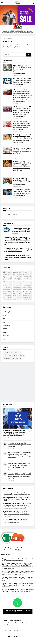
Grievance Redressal (8, 622)
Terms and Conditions (16, 620)
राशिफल (5, 332)
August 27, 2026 (17, 75)
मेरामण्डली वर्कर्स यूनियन (17, 358)
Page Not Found (11, 38)
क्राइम (4, 315)
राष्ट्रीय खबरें (6, 335)
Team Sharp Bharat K (19, 195)
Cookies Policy (6, 624)
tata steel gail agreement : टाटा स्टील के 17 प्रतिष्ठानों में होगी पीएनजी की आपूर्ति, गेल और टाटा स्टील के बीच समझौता (19, 444)
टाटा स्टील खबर (6, 325)
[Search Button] (33, 2)
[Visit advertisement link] (17, 19)
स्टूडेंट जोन (5, 339)
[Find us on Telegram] (17, 636)
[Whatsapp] (17, 602)
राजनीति (5, 329)
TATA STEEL (17, 352)
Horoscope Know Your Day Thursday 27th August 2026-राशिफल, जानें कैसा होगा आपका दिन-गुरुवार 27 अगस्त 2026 (22, 80)
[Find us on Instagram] (6, 636)
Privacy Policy (25, 622)
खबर (4, 318)
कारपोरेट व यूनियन (7, 312)
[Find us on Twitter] (14, 636)
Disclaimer (17, 622)
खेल (4, 322)
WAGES (22, 355)
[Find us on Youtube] (9, 636)
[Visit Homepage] (17, 2)
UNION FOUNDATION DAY (11, 355)
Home (4, 38)
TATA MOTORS (8, 352)
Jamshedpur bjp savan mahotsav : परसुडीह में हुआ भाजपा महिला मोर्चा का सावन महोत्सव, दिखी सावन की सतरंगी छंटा (22, 180)
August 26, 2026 (17, 103)
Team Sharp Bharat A (19, 73)
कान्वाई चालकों (7, 358)
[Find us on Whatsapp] (11, 636)
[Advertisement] (17, 382)
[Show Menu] (2, 2)
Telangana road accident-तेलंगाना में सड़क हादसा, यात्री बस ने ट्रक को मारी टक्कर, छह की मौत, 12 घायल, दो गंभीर (21, 191)
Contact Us (5, 620)
